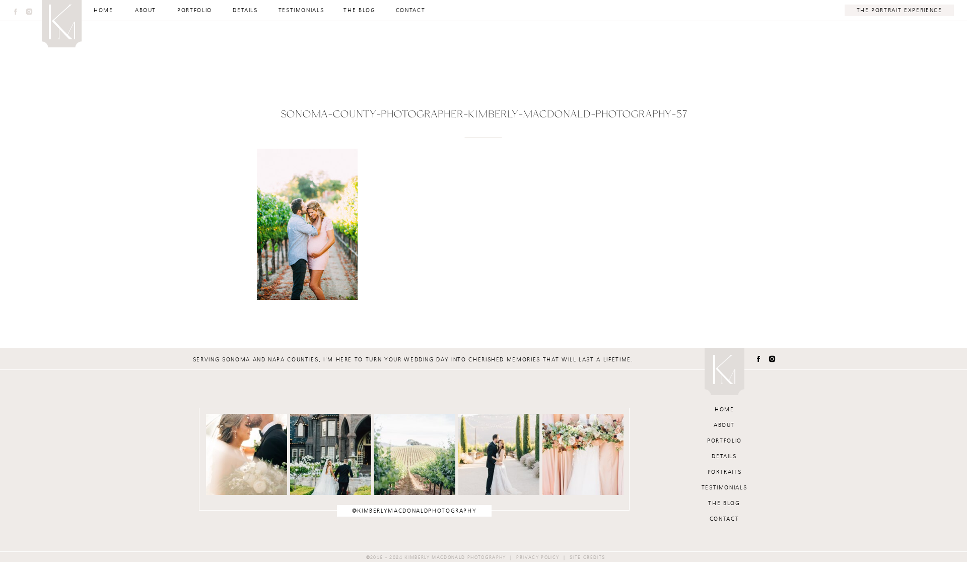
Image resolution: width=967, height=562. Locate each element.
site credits (587, 557)
